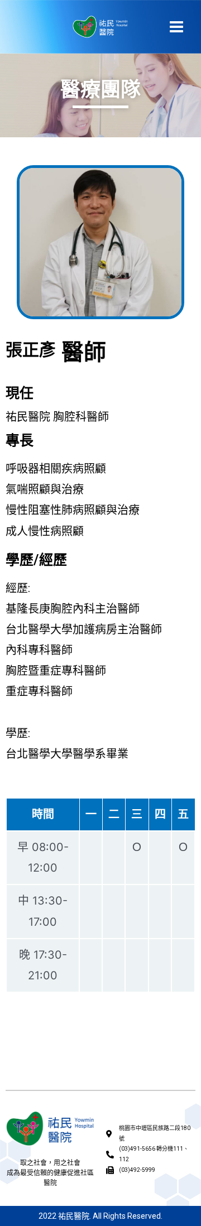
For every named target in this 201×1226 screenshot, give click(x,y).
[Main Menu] (177, 26)
